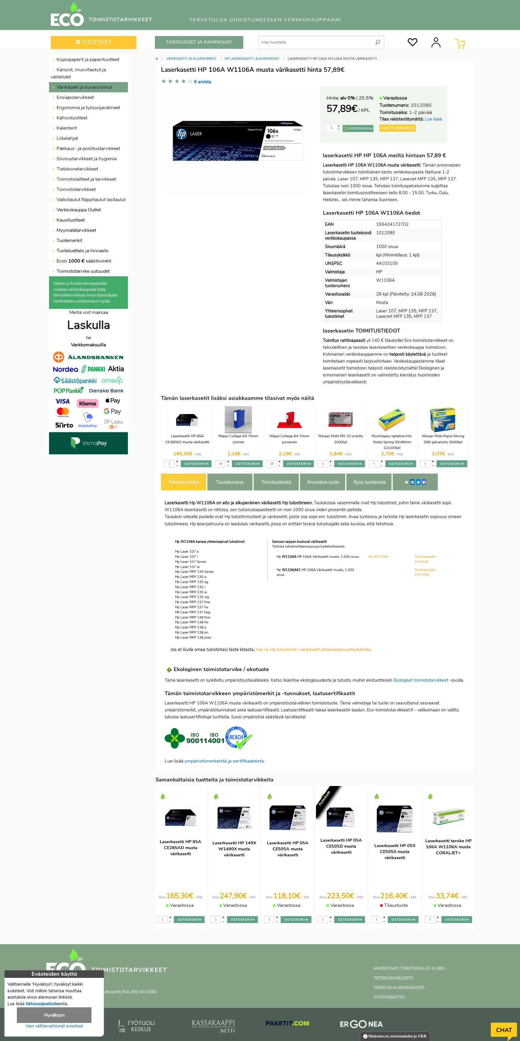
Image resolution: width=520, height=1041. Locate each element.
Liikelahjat (66, 138)
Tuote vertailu (398, 128)
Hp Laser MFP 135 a (190, 577)
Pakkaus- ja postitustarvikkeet (87, 148)
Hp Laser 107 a (187, 551)
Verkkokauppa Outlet (78, 210)
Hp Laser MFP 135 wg (192, 597)
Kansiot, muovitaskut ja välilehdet (78, 73)
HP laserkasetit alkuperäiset (252, 59)
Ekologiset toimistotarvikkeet (420, 680)
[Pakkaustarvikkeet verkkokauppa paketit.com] (287, 1024)
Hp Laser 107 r (186, 556)
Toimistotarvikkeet (75, 189)
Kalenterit (66, 128)
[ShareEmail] (406, 482)
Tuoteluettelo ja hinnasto (83, 250)
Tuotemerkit (69, 240)
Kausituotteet (70, 220)
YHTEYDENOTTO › (390, 997)
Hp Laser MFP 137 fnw (192, 602)
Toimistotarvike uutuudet (82, 271)
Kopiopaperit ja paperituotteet (87, 59)
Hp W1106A (378, 556)
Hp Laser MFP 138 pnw (193, 637)
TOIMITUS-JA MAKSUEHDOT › (400, 987)
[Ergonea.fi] (361, 1025)
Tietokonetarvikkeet (76, 169)
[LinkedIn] (412, 482)
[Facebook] (424, 482)
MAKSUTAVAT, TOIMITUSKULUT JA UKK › (410, 968)
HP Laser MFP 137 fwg (192, 612)
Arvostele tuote (323, 481)
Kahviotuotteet (71, 118)
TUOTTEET (96, 42)
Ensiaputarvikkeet (74, 97)
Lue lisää (433, 119)
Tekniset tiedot (183, 481)
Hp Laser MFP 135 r (190, 587)
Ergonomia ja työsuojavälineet (87, 107)
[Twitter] (418, 482)
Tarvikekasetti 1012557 (425, 559)
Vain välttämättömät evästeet (54, 1026)
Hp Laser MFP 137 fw (191, 607)
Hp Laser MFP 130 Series (194, 572)
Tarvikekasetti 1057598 (425, 572)
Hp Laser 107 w (187, 567)
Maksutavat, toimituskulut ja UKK (397, 1036)
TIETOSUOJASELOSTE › (394, 978)
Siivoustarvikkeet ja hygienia (85, 158)
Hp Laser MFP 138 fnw (192, 617)
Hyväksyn (54, 1015)
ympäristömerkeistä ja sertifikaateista (224, 761)
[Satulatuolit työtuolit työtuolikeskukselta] (136, 1027)
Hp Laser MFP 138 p (190, 627)
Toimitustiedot (276, 481)
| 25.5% (356, 98)
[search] (378, 40)
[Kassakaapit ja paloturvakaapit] (213, 1027)
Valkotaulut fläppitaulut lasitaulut (90, 199)
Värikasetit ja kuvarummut (83, 87)
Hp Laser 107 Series (190, 562)
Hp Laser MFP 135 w (191, 592)
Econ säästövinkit (84, 261)
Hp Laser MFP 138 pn (191, 632)
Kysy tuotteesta (370, 481)
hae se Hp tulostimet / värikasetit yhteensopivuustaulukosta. (314, 649)
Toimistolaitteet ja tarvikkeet (85, 179)
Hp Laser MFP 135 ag (191, 582)
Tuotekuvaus (229, 481)
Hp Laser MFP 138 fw (191, 622)
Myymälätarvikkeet (75, 230)
